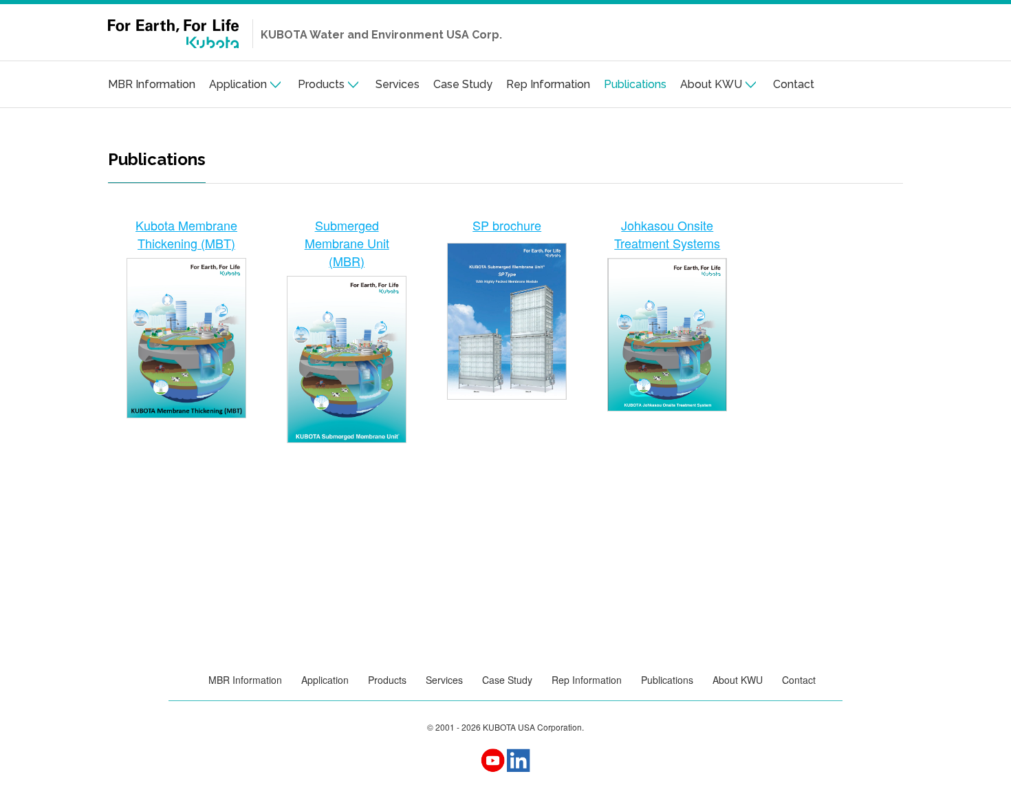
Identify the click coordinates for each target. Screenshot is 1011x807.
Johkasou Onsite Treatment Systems (667, 234)
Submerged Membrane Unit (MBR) (347, 243)
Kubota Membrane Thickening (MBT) (186, 234)
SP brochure (506, 225)
